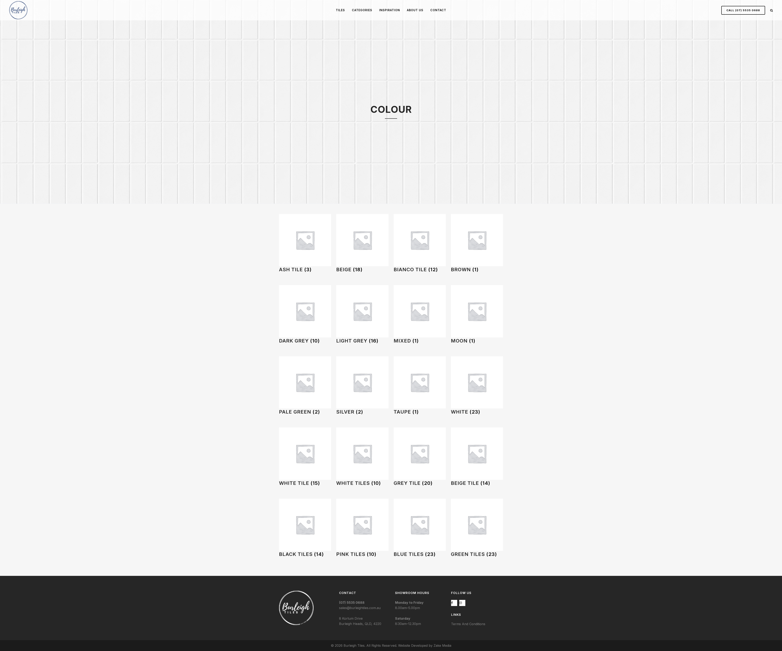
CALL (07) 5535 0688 (743, 10)
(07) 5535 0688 (352, 603)
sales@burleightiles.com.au (360, 608)
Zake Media (442, 645)
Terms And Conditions (468, 624)
